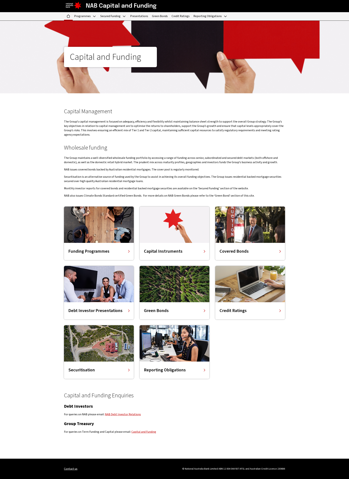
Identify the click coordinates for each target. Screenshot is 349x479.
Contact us (70, 469)
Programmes (82, 16)
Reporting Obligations (207, 16)
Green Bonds (160, 16)
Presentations (139, 16)
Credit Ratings (181, 16)
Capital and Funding (143, 432)
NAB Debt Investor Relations (123, 414)
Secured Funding (110, 16)
